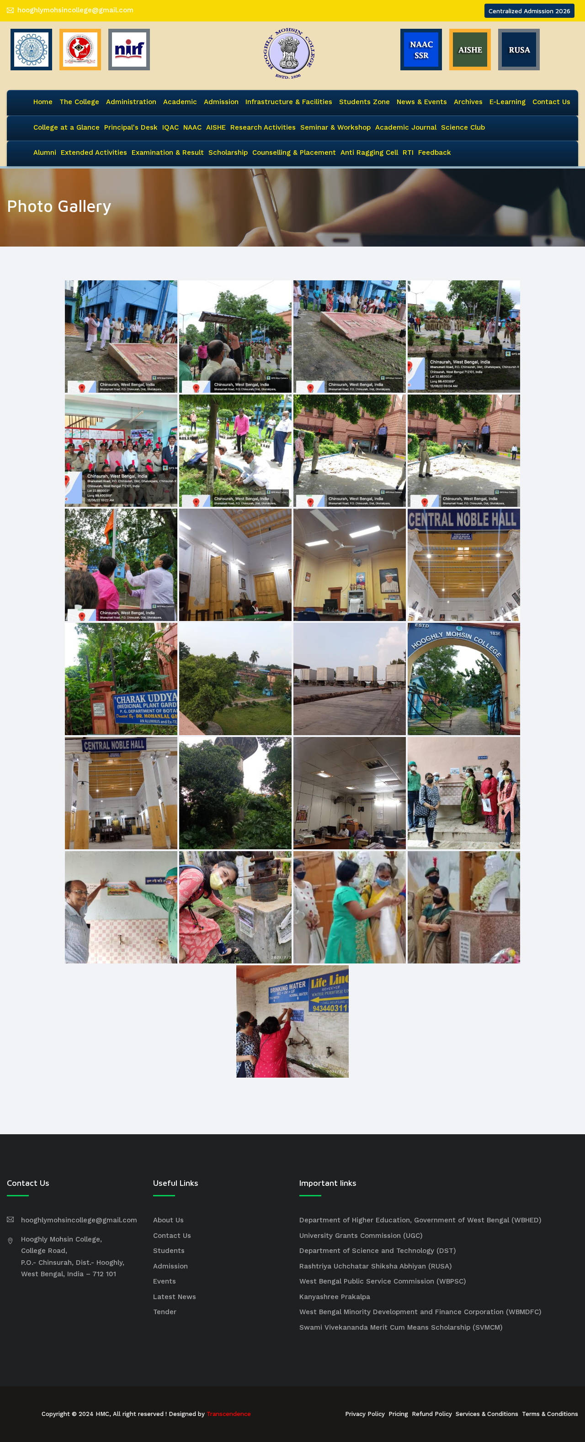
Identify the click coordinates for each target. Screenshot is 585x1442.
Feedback (434, 152)
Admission (221, 102)
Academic (180, 102)
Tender (164, 1312)
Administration (131, 102)
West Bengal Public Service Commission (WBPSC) (382, 1281)
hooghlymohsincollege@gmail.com (75, 10)
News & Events (422, 102)
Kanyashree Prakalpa (334, 1297)
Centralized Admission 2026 (529, 11)
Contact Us (551, 102)
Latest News (174, 1297)
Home (43, 102)
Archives (468, 102)
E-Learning (507, 102)
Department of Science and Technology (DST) (377, 1251)
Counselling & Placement (294, 152)
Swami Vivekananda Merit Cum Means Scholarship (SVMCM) (401, 1327)
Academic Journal (405, 127)
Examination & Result (168, 152)
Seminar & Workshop (335, 127)
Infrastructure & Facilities (288, 102)
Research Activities (263, 127)
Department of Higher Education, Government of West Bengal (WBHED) (420, 1220)
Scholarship (228, 152)
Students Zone (364, 102)
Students (169, 1251)
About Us (168, 1220)
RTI (408, 152)
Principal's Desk (131, 127)
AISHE (216, 127)
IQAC (170, 127)
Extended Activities (94, 152)
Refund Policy (432, 1413)
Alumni (44, 152)
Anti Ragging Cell (369, 152)
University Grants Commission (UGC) (361, 1235)
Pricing (398, 1413)
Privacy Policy (365, 1413)
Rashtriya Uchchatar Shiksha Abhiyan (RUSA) (375, 1266)
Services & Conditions (487, 1413)
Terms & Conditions (550, 1413)
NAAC (192, 127)
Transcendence (229, 1413)
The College (79, 102)
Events (164, 1281)
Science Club (463, 127)
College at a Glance (66, 127)
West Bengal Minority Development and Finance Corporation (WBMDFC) (420, 1312)
